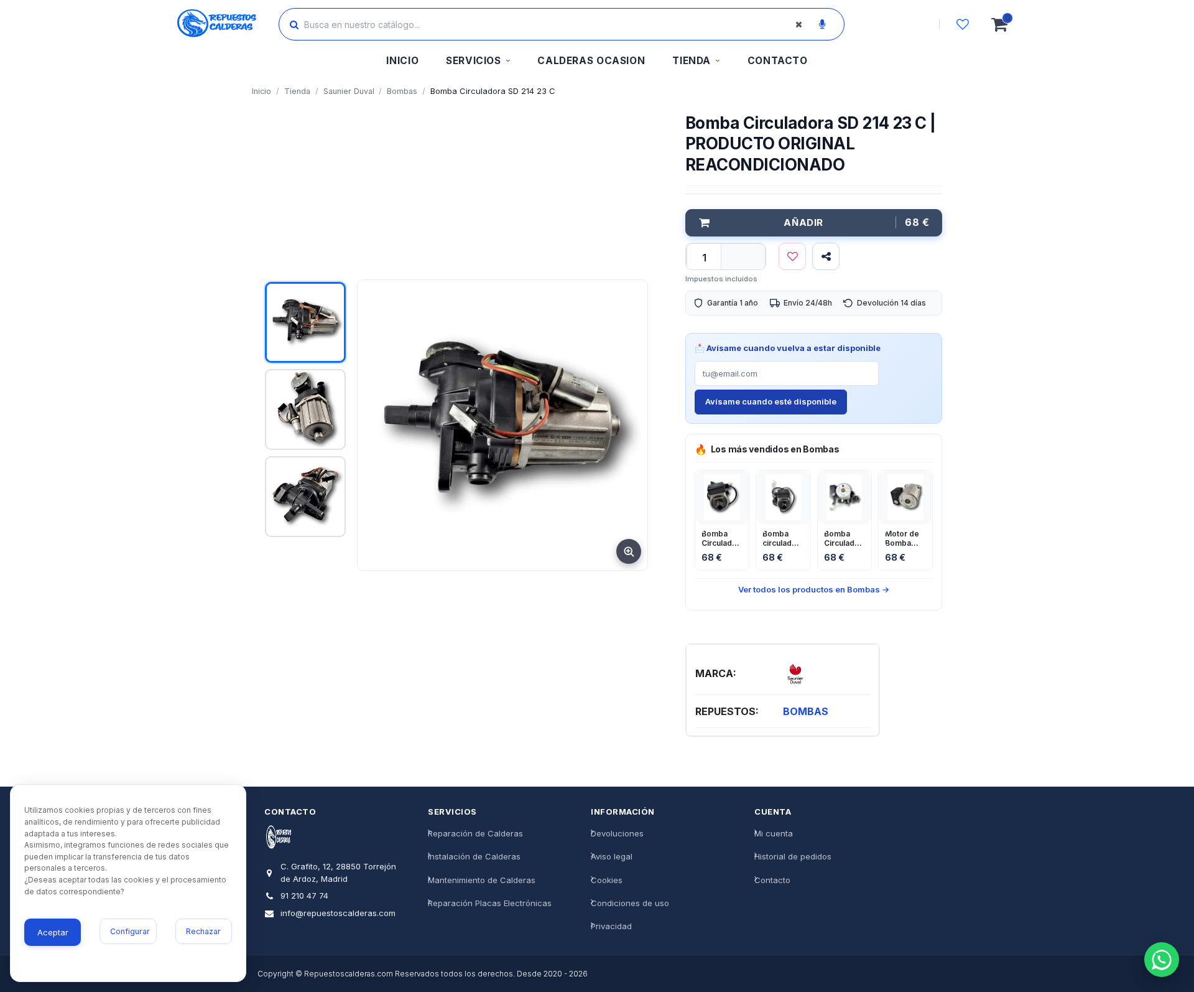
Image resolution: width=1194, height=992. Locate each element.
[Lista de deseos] (962, 24)
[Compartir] (826, 256)
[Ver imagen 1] (305, 322)
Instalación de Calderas (474, 856)
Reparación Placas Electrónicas (490, 902)
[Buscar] (294, 24)
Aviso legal (611, 856)
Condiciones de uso (630, 902)
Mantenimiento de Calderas (481, 879)
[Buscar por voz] (822, 24)
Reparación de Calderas (475, 833)
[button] (478, 62)
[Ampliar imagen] (628, 551)
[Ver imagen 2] (305, 409)
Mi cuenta (773, 833)
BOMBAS (805, 711)
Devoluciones (617, 833)
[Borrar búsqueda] (798, 24)
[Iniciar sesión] (904, 24)
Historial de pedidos (792, 856)
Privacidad (611, 926)
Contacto (772, 879)
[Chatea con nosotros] (1161, 959)
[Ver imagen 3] (305, 496)
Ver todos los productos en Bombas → (813, 589)
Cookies (606, 879)
